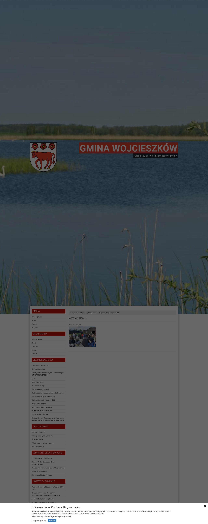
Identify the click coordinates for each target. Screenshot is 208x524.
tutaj (69, 516)
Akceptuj (52, 520)
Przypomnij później (39, 520)
